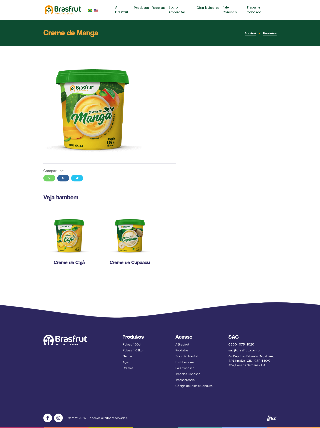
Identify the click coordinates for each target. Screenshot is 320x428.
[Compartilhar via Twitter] (77, 178)
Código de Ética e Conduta (194, 386)
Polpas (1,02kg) (133, 350)
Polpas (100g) (132, 344)
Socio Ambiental (177, 9)
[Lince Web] (271, 418)
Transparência (185, 380)
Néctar (127, 356)
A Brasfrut (121, 9)
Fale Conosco (229, 9)
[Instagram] (58, 418)
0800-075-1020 (241, 344)
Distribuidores (208, 8)
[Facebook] (47, 418)
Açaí (126, 362)
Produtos (141, 8)
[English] (96, 9)
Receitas (159, 8)
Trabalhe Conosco (254, 9)
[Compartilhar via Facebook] (63, 178)
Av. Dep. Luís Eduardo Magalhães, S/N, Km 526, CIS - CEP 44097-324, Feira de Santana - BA (251, 360)
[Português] (90, 9)
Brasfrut (250, 33)
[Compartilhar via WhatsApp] (49, 178)
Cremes (128, 368)
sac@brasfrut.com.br (244, 350)
